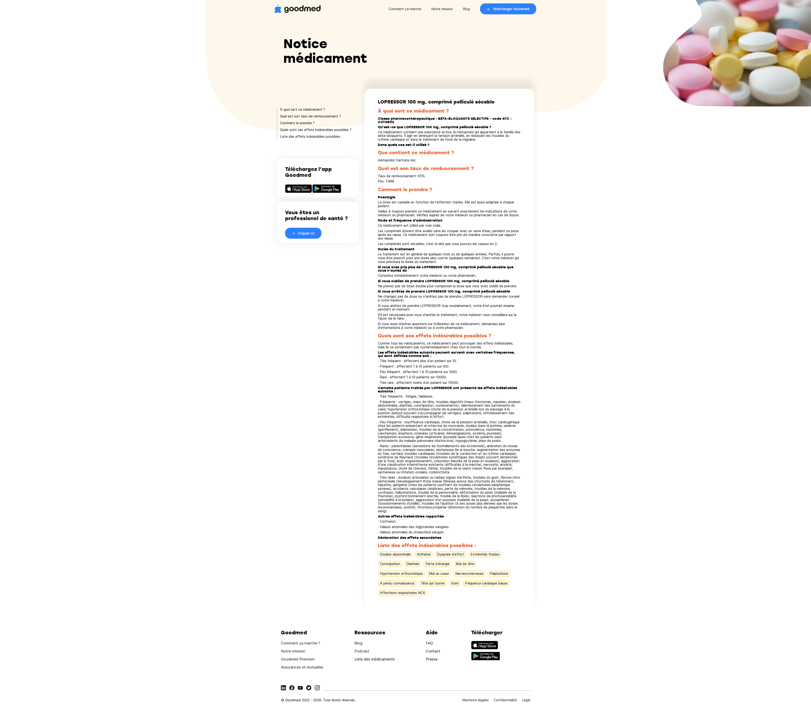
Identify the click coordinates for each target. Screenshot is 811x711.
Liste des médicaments (374, 659)
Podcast (361, 651)
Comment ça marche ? (300, 643)
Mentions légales (475, 700)
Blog (466, 9)
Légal (526, 700)
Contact (433, 651)
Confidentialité (505, 700)
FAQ (429, 643)
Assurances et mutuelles (302, 667)
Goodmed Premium (297, 659)
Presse (432, 659)
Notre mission (442, 9)
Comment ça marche (405, 9)
